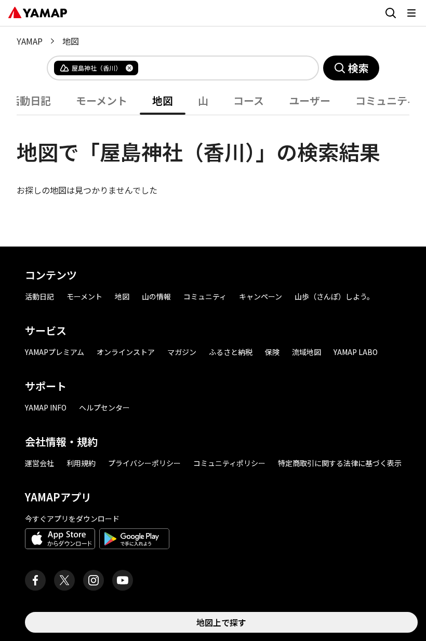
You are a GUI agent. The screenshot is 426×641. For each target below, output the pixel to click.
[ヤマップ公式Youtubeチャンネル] (122, 580)
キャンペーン (260, 296)
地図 (122, 296)
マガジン (181, 352)
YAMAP (30, 41)
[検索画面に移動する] (390, 13)
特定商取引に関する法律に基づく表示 (340, 463)
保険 (272, 352)
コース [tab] (248, 100)
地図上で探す (221, 622)
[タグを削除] (129, 68)
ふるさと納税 (230, 352)
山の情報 (156, 296)
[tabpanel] (213, 155)
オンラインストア (126, 352)
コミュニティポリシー (229, 463)
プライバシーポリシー (144, 463)
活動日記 (39, 296)
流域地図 (306, 352)
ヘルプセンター (104, 407)
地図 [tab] (162, 100)
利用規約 (81, 463)
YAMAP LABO (356, 352)
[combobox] (219, 68)
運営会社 (39, 463)
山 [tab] (203, 100)
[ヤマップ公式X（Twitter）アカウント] (64, 580)
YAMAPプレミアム (54, 352)
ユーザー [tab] (309, 100)
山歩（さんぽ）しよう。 (334, 296)
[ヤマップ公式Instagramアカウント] (93, 580)
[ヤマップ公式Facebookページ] (35, 580)
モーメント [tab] (101, 100)
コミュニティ (205, 296)
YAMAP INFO (45, 407)
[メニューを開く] (411, 13)
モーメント (84, 296)
